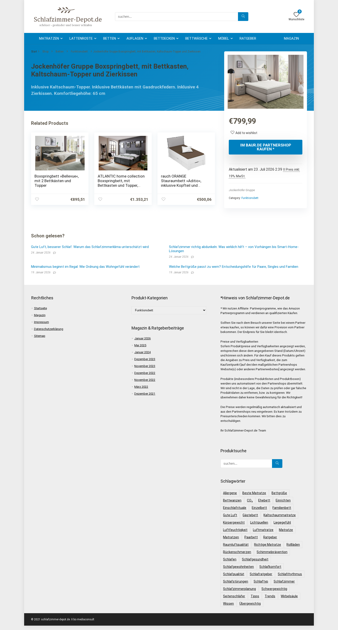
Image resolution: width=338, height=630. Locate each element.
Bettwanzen (232, 500)
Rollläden (293, 544)
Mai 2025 (140, 345)
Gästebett (250, 515)
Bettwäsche (196, 38)
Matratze (286, 530)
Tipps (255, 596)
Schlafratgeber (261, 574)
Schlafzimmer (284, 581)
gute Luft (230, 515)
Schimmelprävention (272, 552)
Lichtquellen (259, 522)
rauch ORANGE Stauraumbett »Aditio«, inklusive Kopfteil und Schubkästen (181, 183)
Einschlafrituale (234, 508)
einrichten (283, 500)
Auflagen (134, 38)
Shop (45, 51)
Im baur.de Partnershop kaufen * (265, 147)
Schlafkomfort (270, 567)
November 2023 (144, 366)
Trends (270, 596)
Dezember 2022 (144, 373)
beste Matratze (254, 493)
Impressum (41, 322)
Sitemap (39, 336)
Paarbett (251, 537)
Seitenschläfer (234, 596)
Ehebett (264, 500)
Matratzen (49, 38)
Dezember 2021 (144, 393)
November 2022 (144, 380)
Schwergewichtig (274, 589)
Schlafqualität (233, 574)
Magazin (291, 38)
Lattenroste (81, 38)
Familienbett (281, 508)
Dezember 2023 (144, 359)
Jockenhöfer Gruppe (242, 190)
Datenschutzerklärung (48, 329)
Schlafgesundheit (255, 559)
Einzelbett (259, 508)
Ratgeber (248, 38)
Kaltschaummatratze (280, 515)
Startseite (40, 308)
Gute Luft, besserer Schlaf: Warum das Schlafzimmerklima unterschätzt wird (90, 247)
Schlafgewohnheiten (238, 567)
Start (34, 51)
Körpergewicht (234, 522)
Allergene (230, 493)
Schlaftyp (261, 581)
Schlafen (229, 559)
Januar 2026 (142, 338)
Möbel (223, 38)
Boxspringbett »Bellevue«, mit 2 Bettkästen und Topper (56, 181)
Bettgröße (279, 493)
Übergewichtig (250, 603)
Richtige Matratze (267, 544)
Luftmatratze (263, 530)
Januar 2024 (142, 352)
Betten (109, 38)
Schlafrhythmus (290, 574)
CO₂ (250, 500)
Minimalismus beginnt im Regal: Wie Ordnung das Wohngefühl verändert (85, 267)
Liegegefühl (282, 522)
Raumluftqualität (236, 544)
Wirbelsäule (289, 596)
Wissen (228, 603)
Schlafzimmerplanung (239, 589)
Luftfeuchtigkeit (235, 530)
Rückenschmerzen (237, 552)
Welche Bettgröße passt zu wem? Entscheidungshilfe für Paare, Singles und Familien (233, 267)
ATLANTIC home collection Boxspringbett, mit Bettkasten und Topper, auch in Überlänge (121, 183)
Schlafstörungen (235, 581)
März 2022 (141, 386)
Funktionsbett (79, 51)
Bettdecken (164, 38)
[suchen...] (243, 16)
